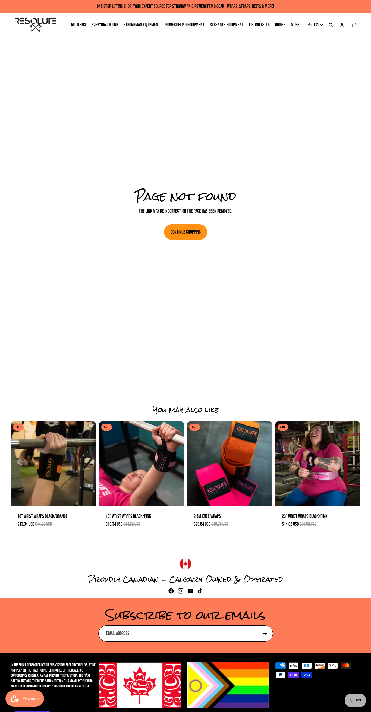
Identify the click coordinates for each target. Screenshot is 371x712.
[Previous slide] (19, 464)
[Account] (342, 25)
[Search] (331, 25)
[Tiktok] (200, 591)
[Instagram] (180, 591)
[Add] (87, 498)
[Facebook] (171, 591)
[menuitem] (295, 25)
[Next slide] (88, 464)
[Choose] (264, 498)
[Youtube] (190, 591)
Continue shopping (186, 232)
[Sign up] (265, 633)
